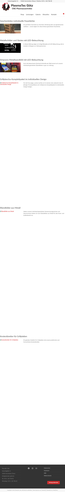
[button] (53, 482)
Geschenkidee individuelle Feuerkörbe (17, 21)
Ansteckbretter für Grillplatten (13, 336)
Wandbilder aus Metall (10, 208)
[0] (62, 14)
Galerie (38, 14)
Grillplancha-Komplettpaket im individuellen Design (23, 79)
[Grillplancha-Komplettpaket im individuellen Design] (10, 82)
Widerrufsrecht (47, 475)
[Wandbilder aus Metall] (10, 211)
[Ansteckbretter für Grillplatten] (10, 340)
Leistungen (30, 14)
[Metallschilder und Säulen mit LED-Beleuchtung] (10, 44)
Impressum (46, 470)
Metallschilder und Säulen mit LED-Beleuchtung (22, 40)
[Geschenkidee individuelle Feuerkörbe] (10, 24)
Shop (22, 14)
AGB (45, 473)
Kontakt (54, 14)
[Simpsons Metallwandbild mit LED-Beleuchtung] (10, 63)
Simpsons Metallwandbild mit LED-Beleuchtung (21, 60)
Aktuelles (46, 14)
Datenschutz (47, 468)
